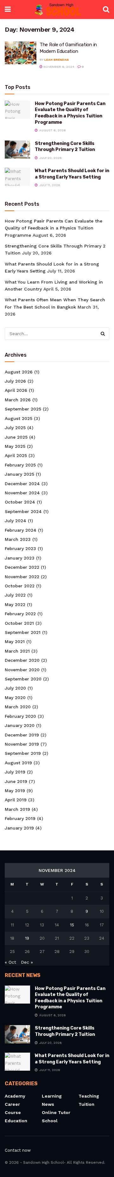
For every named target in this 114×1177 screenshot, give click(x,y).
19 (27, 938)
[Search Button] (106, 9)
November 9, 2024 (58, 66)
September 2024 (23, 511)
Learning (52, 1096)
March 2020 (18, 706)
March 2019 (17, 809)
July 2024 (15, 520)
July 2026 (15, 381)
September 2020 (23, 678)
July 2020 (15, 688)
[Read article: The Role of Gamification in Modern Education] (20, 52)
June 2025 (16, 437)
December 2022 (22, 567)
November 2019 (22, 744)
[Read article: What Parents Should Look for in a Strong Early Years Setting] (17, 177)
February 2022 (20, 613)
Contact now (18, 1150)
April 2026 (16, 390)
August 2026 (19, 371)
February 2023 (20, 548)
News (48, 1104)
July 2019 (15, 771)
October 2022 (20, 585)
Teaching (89, 1096)
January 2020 (20, 725)
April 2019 (16, 799)
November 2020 (22, 669)
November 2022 (22, 576)
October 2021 (19, 623)
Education (16, 1120)
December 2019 (22, 734)
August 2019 (18, 762)
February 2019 (20, 818)
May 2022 (15, 604)
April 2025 (16, 455)
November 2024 (22, 492)
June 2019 (16, 781)
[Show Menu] (8, 9)
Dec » (27, 962)
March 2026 (18, 399)
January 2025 (19, 474)
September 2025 (23, 408)
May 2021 (15, 641)
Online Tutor (56, 1112)
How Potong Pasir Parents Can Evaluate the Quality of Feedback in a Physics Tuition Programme (53, 228)
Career (12, 1104)
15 (72, 925)
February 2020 (20, 716)
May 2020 (15, 697)
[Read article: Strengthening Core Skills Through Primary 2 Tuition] (17, 150)
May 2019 (15, 790)
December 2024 (22, 483)
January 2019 (19, 827)
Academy (15, 1096)
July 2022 (15, 595)
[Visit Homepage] (57, 9)
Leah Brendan (56, 59)
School (50, 1120)
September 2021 (23, 632)
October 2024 (20, 501)
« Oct (10, 962)
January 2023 (20, 557)
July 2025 (15, 427)
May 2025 (15, 446)
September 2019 (23, 753)
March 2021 (17, 651)
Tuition (86, 1104)
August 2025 (18, 418)
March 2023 (18, 539)
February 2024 (20, 530)
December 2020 (22, 660)
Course (13, 1112)
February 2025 (20, 464)
